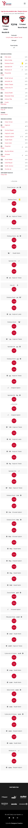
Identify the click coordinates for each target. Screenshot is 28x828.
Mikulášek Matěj (9, 96)
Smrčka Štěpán (9, 130)
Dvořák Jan (8, 169)
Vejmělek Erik (8, 66)
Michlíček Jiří (8, 70)
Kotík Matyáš (8, 162)
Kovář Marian (8, 159)
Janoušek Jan (8, 81)
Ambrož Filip (8, 99)
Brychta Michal (9, 151)
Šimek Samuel (9, 78)
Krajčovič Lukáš (9, 133)
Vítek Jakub (8, 57)
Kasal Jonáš (8, 143)
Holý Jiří (3, 109)
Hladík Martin (8, 140)
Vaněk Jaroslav (9, 166)
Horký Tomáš (9, 122)
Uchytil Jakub (10, 37)
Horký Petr (4, 174)
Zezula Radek (9, 92)
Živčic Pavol (4, 114)
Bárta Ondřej (8, 60)
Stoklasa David (9, 63)
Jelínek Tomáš (18, 37)
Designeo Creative (16, 823)
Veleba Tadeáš (9, 84)
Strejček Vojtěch (9, 136)
